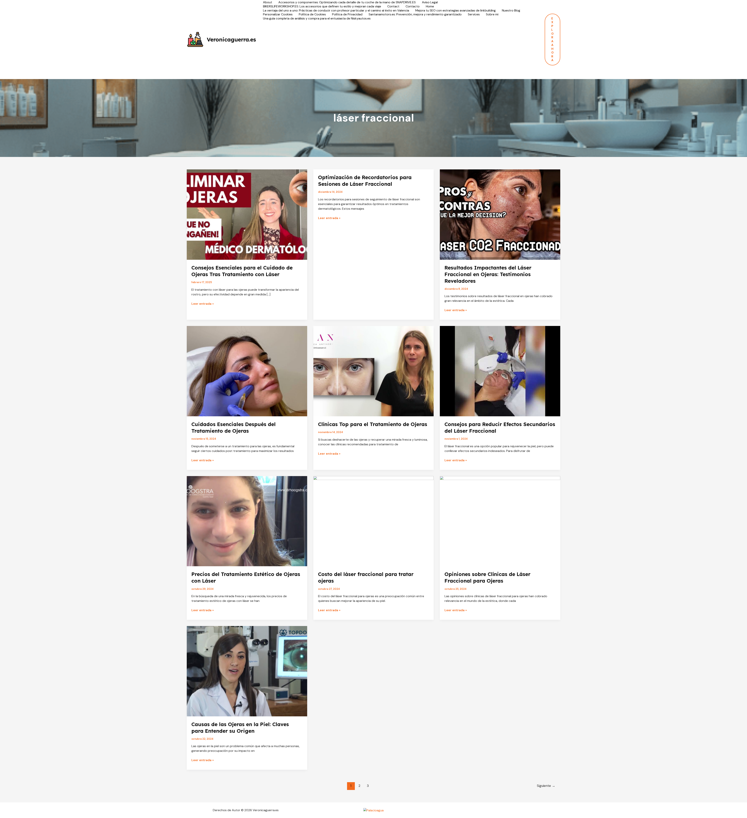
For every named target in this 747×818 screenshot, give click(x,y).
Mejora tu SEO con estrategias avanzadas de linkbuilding (455, 10)
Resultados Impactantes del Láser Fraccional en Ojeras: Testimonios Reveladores (488, 274)
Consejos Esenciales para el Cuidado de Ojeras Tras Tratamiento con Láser (242, 270)
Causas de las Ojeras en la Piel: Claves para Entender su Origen (240, 727)
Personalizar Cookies (278, 14)
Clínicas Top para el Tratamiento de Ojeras (372, 424)
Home (430, 6)
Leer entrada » (202, 303)
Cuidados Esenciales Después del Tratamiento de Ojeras (233, 427)
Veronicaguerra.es (231, 39)
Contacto (413, 6)
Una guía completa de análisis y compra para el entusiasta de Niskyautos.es (317, 18)
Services (474, 14)
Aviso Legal (430, 2)
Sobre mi (492, 14)
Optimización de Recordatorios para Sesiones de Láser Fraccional (365, 180)
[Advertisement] (400, 50)
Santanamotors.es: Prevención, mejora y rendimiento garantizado (415, 14)
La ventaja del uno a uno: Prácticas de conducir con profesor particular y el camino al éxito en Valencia (336, 10)
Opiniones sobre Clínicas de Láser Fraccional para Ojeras (487, 577)
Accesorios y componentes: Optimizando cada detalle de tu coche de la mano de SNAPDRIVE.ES (347, 2)
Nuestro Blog (511, 10)
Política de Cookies (312, 14)
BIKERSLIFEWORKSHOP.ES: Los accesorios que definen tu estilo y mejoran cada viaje (322, 6)
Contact (393, 6)
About (267, 2)
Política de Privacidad (347, 14)
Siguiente (546, 786)
